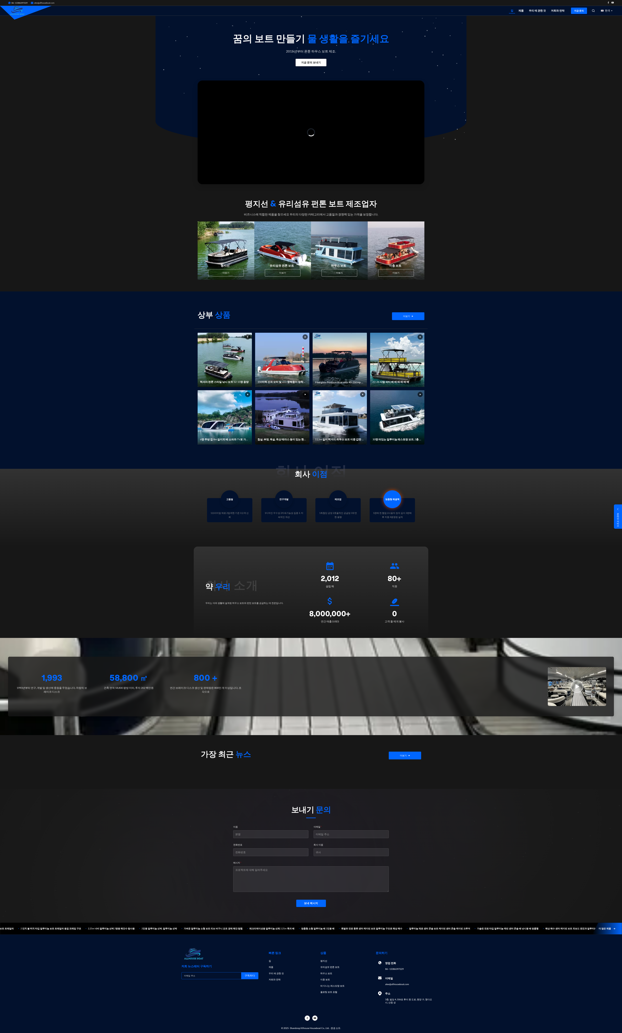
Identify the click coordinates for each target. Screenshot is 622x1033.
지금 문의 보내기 (311, 62)
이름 (235, 826)
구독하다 (250, 975)
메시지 (237, 862)
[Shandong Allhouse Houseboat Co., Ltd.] (17, 11)
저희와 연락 (557, 10)
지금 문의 (579, 10)
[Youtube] (612, 2)
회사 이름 (318, 844)
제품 (521, 10)
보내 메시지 (311, 903)
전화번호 (237, 844)
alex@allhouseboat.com (44, 3)
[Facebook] (608, 2)
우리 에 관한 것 (537, 10)
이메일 (318, 826)
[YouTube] (314, 1018)
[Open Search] (593, 10)
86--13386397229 (394, 969)
